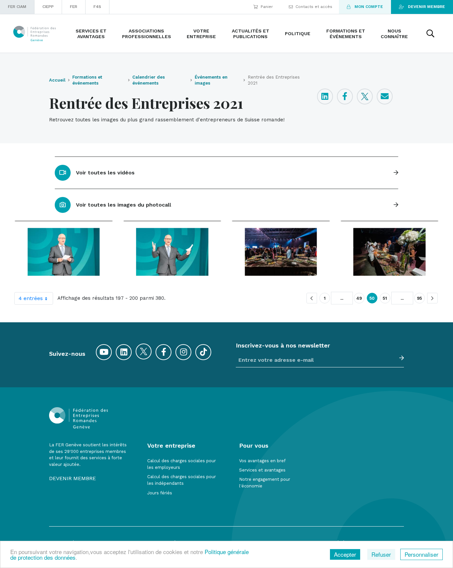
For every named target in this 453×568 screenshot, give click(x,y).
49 (359, 298)
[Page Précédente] (311, 298)
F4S (97, 6)
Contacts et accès (313, 6)
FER (73, 6)
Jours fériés (159, 492)
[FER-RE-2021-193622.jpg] (389, 252)
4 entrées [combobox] (31, 298)
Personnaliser (421, 554)
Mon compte (369, 6)
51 (385, 298)
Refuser (381, 554)
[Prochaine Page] (432, 298)
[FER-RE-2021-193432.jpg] (172, 252)
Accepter (345, 554)
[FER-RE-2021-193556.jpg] (280, 252)
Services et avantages (262, 470)
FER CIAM (17, 6)
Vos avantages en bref (262, 460)
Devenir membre (426, 6)
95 (419, 298)
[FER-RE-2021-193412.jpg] (63, 252)
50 (372, 298)
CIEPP (48, 6)
